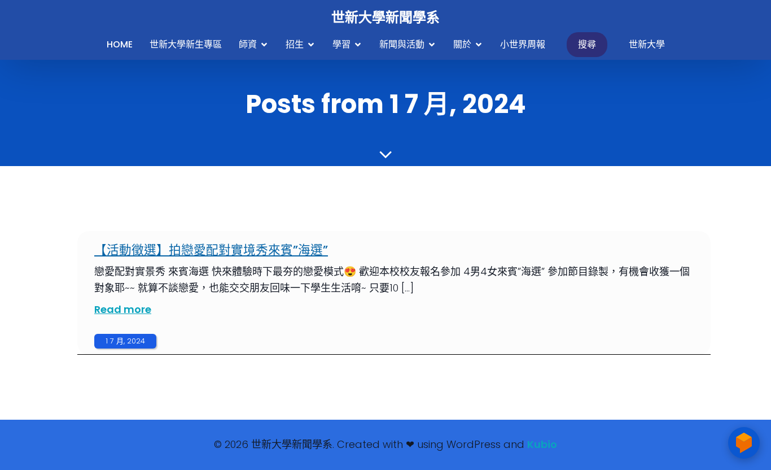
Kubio (542, 444)
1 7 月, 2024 (125, 341)
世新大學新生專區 (186, 44)
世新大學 (647, 44)
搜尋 (587, 44)
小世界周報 (522, 44)
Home (120, 44)
